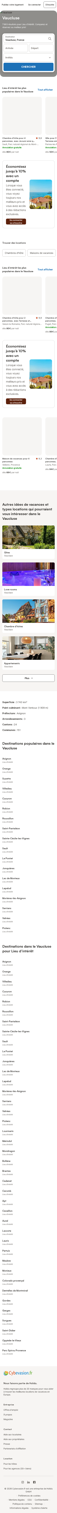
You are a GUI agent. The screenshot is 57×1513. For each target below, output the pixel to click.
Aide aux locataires (12, 1434)
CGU (29, 1499)
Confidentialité (41, 1499)
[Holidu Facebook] (34, 1482)
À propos (8, 1414)
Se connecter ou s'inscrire (16, 221)
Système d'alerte (39, 1508)
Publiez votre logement (13, 4)
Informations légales (19, 1508)
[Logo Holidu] (18, 1373)
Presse (7, 1444)
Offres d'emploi (11, 1410)
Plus (27, 678)
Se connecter (34, 4)
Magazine (8, 1419)
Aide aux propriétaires (14, 1439)
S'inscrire (49, 4)
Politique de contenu (22, 1504)
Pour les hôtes (10, 1464)
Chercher (28, 66)
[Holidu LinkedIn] (28, 1482)
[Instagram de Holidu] (22, 1482)
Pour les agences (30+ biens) (17, 1468)
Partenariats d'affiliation (15, 1448)
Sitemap (39, 1504)
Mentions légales (17, 1499)
